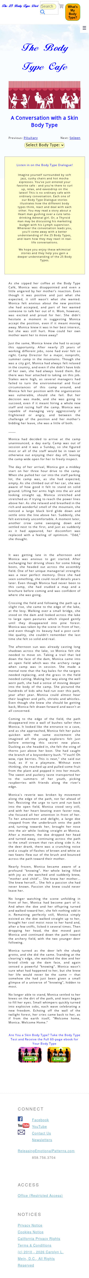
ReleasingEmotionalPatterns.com (46, 1150)
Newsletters (42, 1139)
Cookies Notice (31, 1231)
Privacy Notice (30, 1225)
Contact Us (41, 1133)
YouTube (39, 1126)
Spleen (75, 138)
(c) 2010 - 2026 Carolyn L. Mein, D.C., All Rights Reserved (41, 1258)
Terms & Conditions (35, 1245)
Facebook (40, 1119)
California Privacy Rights (39, 1238)
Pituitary (31, 138)
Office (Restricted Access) (40, 1195)
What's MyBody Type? (73, 12)
